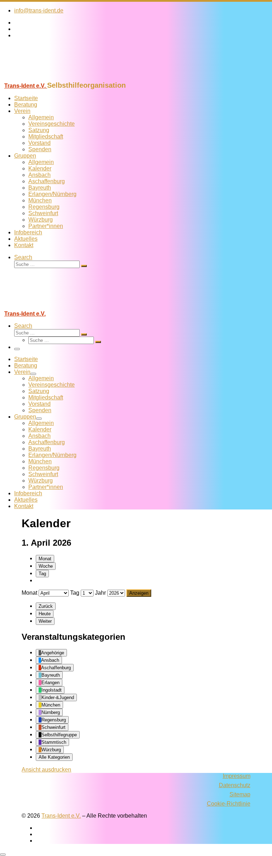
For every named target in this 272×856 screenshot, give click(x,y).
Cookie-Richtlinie (228, 804)
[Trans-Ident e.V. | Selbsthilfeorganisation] (44, 78)
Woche (46, 566)
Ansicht (46, 770)
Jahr (100, 593)
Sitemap (240, 794)
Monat (45, 558)
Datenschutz (234, 785)
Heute (45, 613)
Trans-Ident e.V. (61, 816)
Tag (42, 573)
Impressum (236, 776)
